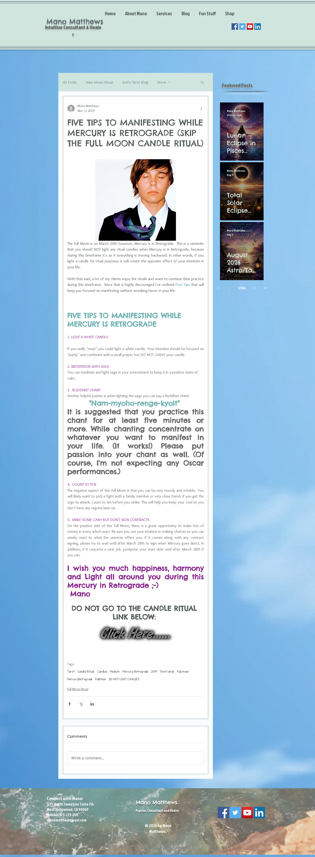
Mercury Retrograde (135, 671)
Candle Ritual (86, 671)
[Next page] (254, 288)
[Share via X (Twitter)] (81, 704)
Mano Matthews (156, 802)
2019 (154, 671)
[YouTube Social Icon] (250, 26)
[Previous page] (229, 288)
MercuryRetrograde (79, 679)
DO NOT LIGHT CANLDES (124, 679)
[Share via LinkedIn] (92, 704)
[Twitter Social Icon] (242, 26)
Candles (102, 671)
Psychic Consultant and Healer (157, 810)
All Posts (70, 82)
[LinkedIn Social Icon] (257, 26)
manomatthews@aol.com (66, 820)
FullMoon (100, 679)
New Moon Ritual (99, 82)
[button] (202, 82)
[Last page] (265, 288)
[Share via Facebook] (69, 704)
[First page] (218, 288)
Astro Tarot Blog (135, 82)
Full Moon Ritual (77, 689)
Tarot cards (167, 671)
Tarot (70, 671)
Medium (115, 671)
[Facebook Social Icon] (235, 26)
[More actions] (201, 108)
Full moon (183, 671)
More (161, 82)
